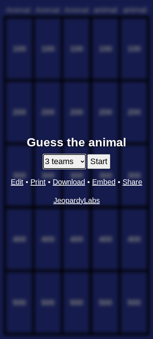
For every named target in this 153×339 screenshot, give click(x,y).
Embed (103, 182)
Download (69, 182)
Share (132, 182)
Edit (17, 182)
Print (38, 182)
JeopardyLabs (76, 200)
